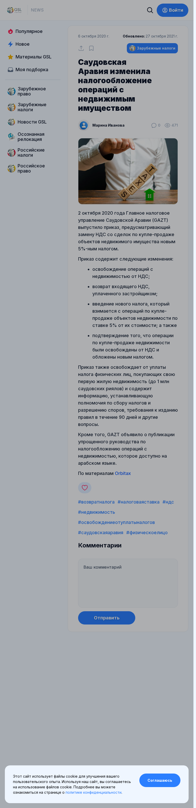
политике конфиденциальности (93, 792)
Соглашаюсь (160, 780)
